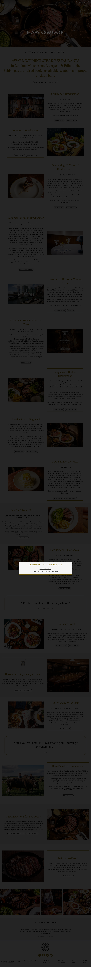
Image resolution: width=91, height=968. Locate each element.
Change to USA (37, 571)
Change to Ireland (52, 571)
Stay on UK (45, 568)
